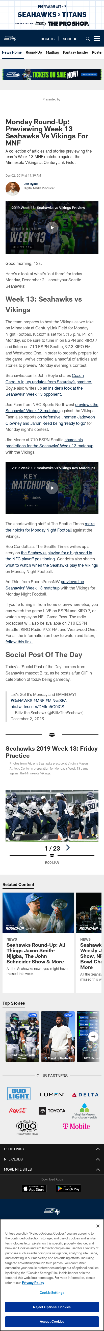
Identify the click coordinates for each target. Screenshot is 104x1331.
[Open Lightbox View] (52, 827)
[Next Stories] (93, 1036)
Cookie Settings (52, 1293)
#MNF (38, 700)
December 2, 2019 (27, 718)
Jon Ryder (31, 183)
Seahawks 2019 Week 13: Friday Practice (52, 752)
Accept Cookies (52, 1321)
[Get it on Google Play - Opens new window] (68, 1191)
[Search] (88, 38)
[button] (52, 228)
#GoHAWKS (21, 700)
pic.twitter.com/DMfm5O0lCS (37, 706)
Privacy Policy (33, 1283)
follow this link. (19, 641)
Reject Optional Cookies (52, 1307)
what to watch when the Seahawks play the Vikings (52, 565)
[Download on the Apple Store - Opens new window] (33, 1189)
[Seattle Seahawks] (52, 1212)
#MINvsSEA (56, 700)
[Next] (68, 847)
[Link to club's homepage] (10, 36)
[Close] (97, 1226)
